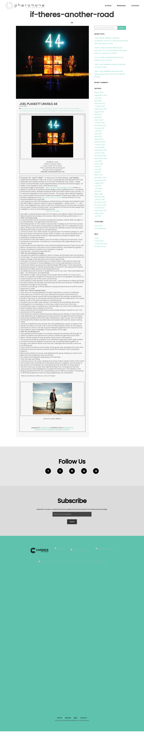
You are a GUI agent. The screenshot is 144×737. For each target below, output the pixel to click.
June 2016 (98, 188)
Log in (96, 238)
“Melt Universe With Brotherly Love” (58, 187)
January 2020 (99, 145)
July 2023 (97, 98)
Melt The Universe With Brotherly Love (63, 111)
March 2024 (98, 92)
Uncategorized (100, 228)
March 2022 (98, 120)
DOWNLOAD (45, 428)
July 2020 (98, 131)
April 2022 (98, 117)
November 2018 (100, 156)
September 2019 (100, 150)
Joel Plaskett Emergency (26, 111)
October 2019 (99, 147)
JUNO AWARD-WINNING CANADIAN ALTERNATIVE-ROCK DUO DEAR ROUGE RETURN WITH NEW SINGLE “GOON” (111, 41)
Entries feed (98, 241)
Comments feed (100, 243)
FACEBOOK (65, 430)
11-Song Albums (25, 108)
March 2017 (98, 175)
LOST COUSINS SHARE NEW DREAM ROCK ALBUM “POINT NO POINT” (108, 58)
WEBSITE (38, 430)
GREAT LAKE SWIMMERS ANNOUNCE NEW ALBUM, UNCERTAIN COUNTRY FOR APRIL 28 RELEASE (109, 74)
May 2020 (98, 134)
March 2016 (98, 194)
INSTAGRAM (55, 430)
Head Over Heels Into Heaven (49, 108)
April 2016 (97, 191)
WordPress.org (99, 246)
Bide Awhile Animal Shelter (51, 197)
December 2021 (100, 125)
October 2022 (99, 106)
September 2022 (100, 109)
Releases (121, 5)
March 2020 (98, 139)
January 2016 (99, 199)
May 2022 (98, 114)
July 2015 (97, 216)
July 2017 (97, 166)
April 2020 (98, 136)
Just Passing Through (40, 111)
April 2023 (98, 101)
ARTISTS (59, 718)
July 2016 (97, 186)
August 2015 (98, 213)
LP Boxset (50, 111)
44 (31, 108)
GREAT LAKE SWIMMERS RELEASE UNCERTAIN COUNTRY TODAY (109, 65)
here (76, 203)
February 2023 (99, 103)
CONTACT (83, 718)
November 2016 (100, 180)
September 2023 (100, 95)
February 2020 (99, 142)
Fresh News (98, 226)
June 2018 (98, 161)
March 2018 (98, 164)
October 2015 (99, 208)
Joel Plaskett (75, 108)
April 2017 (97, 172)
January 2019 (99, 153)
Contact (135, 5)
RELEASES (68, 718)
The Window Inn (79, 111)
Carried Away (36, 108)
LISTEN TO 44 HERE (52, 211)
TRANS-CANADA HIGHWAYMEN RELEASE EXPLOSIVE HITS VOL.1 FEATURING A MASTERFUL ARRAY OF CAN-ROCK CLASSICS (110, 50)
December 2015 (100, 202)
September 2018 (100, 158)
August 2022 (99, 112)
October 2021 (99, 128)
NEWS (75, 718)
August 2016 (98, 183)
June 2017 (98, 169)
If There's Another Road (64, 108)
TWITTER (46, 430)
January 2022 (99, 123)
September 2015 (100, 210)
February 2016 (99, 197)
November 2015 (100, 205)
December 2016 (100, 177)
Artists (108, 5)
